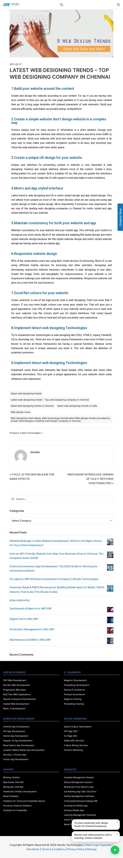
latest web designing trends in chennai (32, 405)
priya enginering (19, 600)
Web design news (20, 412)
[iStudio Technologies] (11, 4)
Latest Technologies (30, 433)
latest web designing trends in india (77, 405)
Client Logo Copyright (99, 844)
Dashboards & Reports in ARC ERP (31, 608)
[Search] (61, 5)
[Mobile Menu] (118, 5)
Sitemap (92, 849)
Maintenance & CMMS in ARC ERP (30, 639)
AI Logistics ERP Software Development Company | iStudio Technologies (54, 579)
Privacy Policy (76, 849)
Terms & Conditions (53, 849)
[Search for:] (61, 498)
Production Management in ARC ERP (32, 629)
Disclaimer (33, 849)
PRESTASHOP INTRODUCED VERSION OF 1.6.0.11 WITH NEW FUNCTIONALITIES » (90, 479)
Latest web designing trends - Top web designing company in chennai (50, 399)
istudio (35, 452)
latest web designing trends (26, 393)
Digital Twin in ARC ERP (24, 618)
